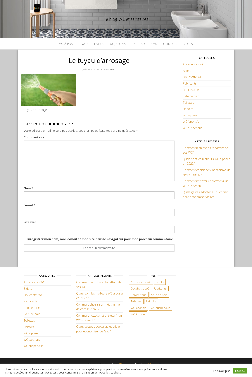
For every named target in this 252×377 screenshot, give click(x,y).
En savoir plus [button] (221, 370)
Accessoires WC (146, 44)
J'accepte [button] (240, 370)
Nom (28, 188)
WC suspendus (93, 44)
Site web (30, 222)
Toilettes (188, 103)
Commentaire (34, 137)
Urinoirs (170, 44)
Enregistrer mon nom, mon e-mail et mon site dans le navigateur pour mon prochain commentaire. (100, 239)
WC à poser (67, 44)
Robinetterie (191, 90)
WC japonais (119, 44)
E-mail (29, 205)
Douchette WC (192, 77)
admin (110, 69)
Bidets (188, 44)
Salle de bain (191, 96)
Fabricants (190, 83)
